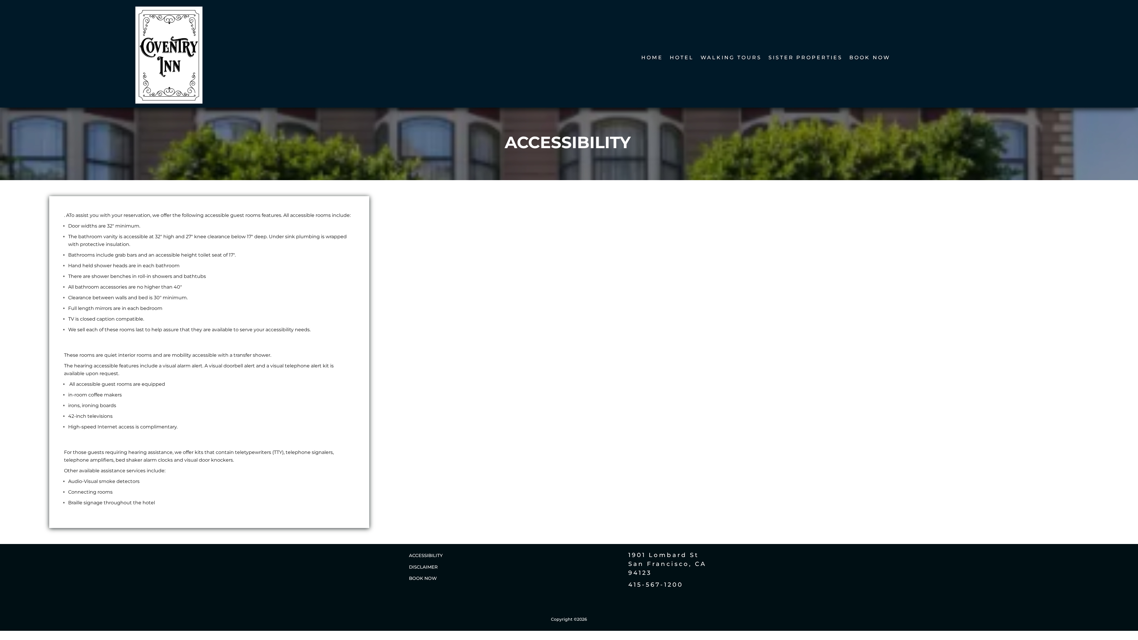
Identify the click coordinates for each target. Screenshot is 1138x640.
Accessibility (426, 555)
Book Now (870, 58)
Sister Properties (805, 58)
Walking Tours (731, 58)
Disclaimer (423, 567)
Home (652, 58)
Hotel (682, 58)
